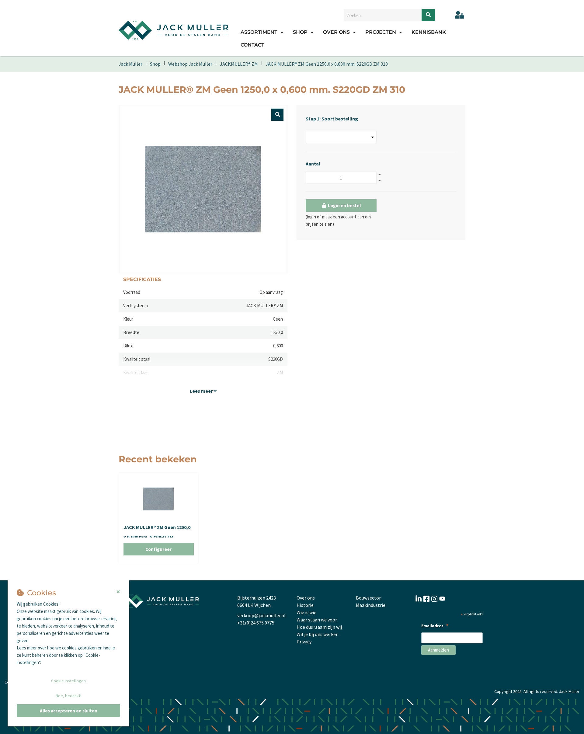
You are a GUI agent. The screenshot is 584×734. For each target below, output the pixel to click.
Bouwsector (368, 598)
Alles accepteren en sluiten (68, 711)
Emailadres (435, 626)
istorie (307, 605)
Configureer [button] (158, 549)
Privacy (304, 641)
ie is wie (308, 612)
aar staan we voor (319, 620)
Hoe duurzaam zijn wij (319, 627)
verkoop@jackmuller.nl (261, 615)
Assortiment (259, 32)
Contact (252, 45)
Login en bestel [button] (344, 205)
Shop (300, 32)
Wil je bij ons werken (318, 634)
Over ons (336, 32)
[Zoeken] (428, 15)
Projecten (380, 32)
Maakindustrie (370, 605)
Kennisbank (429, 32)
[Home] (173, 30)
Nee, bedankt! (68, 695)
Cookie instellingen (68, 681)
